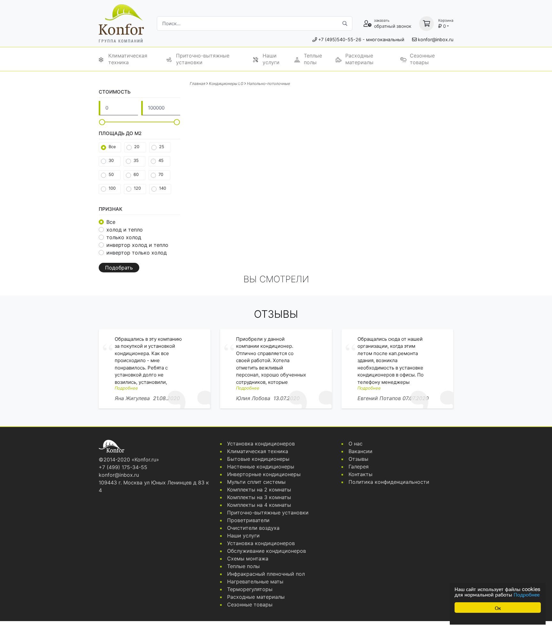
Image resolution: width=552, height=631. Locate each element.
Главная (197, 83)
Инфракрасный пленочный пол (266, 574)
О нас (356, 443)
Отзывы (358, 459)
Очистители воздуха (253, 528)
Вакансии (360, 451)
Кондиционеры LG (226, 83)
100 (112, 188)
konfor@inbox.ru (435, 39)
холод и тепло (124, 229)
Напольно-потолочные (268, 83)
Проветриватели (248, 520)
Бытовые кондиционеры (258, 459)
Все (112, 146)
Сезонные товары (422, 58)
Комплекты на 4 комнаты (259, 505)
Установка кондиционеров (261, 443)
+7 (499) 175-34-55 (123, 467)
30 (111, 160)
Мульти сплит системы (256, 482)
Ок (498, 608)
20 (136, 146)
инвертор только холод (136, 252)
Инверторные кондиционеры (264, 474)
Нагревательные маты (255, 581)
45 (161, 160)
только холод (123, 237)
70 (160, 174)
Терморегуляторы (249, 589)
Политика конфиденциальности (389, 482)
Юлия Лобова (253, 398)
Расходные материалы (359, 58)
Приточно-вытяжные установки (202, 58)
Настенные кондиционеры (260, 466)
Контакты (360, 474)
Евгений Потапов (379, 398)
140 (162, 188)
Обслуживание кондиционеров (266, 551)
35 (136, 160)
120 (137, 188)
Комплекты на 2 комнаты (259, 489)
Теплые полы (313, 58)
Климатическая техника (127, 58)
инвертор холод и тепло (137, 245)
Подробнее (527, 594)
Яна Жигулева (132, 398)
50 (111, 174)
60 (136, 174)
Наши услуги (271, 58)
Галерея (359, 466)
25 (161, 146)
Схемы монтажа (247, 558)
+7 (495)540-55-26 (339, 39)
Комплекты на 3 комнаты (259, 497)
